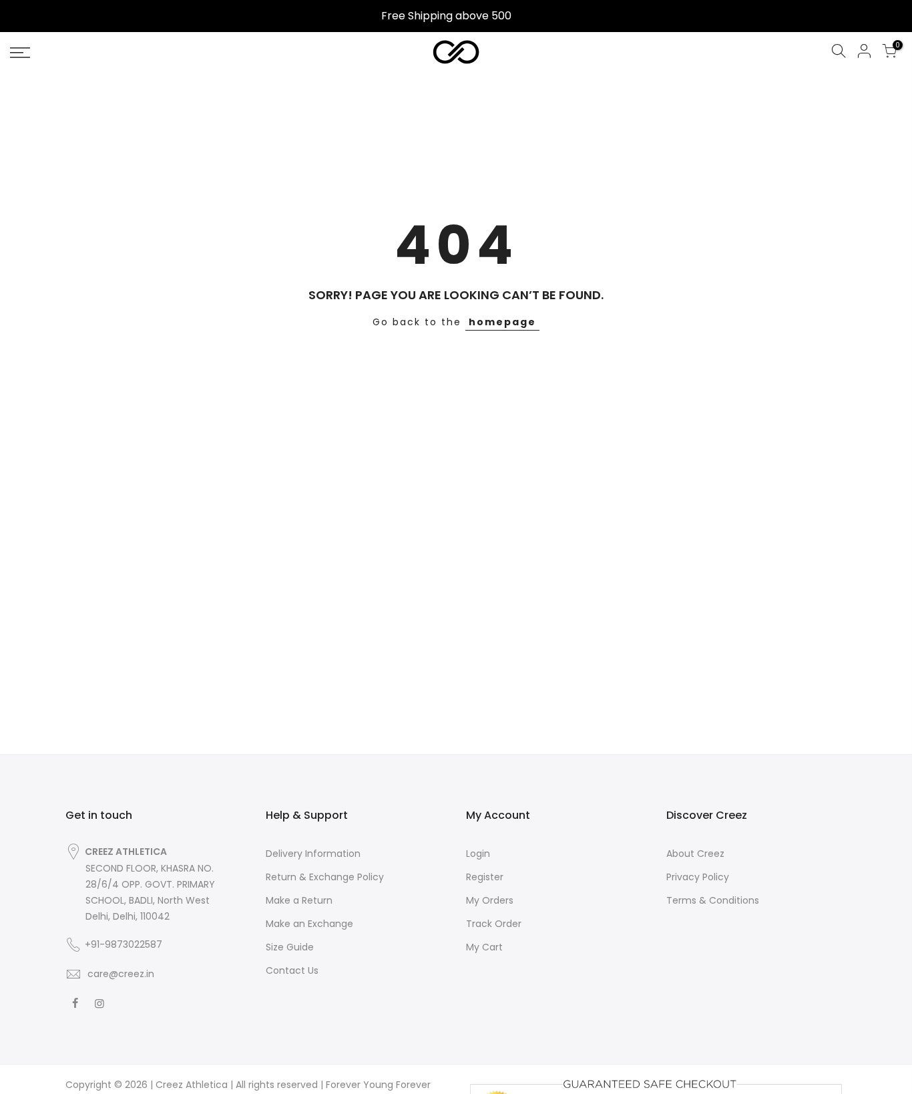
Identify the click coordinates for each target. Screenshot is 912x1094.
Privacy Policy (697, 877)
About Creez (695, 853)
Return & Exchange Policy (325, 877)
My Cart (484, 947)
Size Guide (290, 947)
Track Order (493, 923)
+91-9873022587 (123, 944)
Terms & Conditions (712, 900)
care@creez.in (119, 973)
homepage (502, 322)
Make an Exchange (309, 923)
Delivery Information (313, 853)
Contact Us (292, 970)
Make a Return (299, 900)
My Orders (489, 900)
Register (484, 877)
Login (478, 853)
